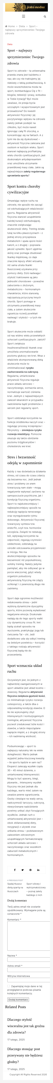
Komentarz (14, 919)
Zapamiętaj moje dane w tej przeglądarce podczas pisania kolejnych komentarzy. (24, 990)
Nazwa (12, 955)
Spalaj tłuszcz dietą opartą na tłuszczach (15, 887)
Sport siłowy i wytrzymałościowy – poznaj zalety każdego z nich (36, 889)
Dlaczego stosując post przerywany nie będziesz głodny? (25, 1055)
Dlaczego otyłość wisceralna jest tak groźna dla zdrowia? (25, 1026)
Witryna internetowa (18, 976)
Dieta (9, 44)
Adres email (14, 965)
